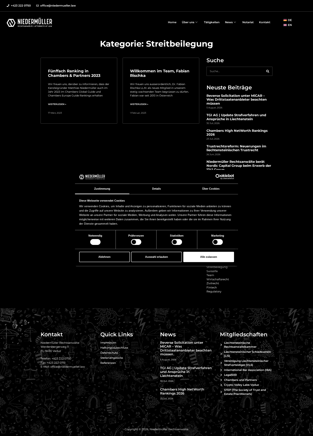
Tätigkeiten (212, 22)
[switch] (136, 242)
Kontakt (264, 22)
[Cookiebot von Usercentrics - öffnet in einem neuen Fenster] (218, 176)
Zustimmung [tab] (102, 188)
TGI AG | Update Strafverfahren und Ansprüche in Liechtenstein (236, 117)
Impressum (108, 342)
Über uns (188, 22)
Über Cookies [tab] (211, 188)
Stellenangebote (111, 357)
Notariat (248, 22)
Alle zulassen (208, 256)
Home (172, 22)
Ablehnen (104, 256)
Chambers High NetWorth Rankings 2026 (237, 133)
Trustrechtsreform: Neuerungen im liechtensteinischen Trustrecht (236, 148)
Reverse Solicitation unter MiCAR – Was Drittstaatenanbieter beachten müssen (236, 100)
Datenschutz (109, 352)
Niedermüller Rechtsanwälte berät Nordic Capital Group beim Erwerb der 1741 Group (238, 165)
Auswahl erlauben (156, 256)
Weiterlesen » (57, 104)
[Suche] (267, 71)
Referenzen (108, 363)
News (229, 22)
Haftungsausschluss (114, 347)
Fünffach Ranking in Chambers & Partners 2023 (74, 73)
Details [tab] (156, 188)
